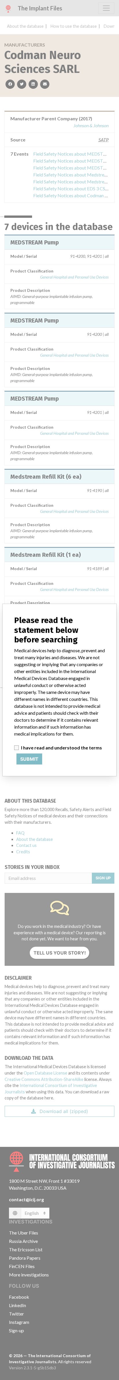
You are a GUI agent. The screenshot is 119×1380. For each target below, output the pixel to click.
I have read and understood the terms (61, 747)
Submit (29, 759)
